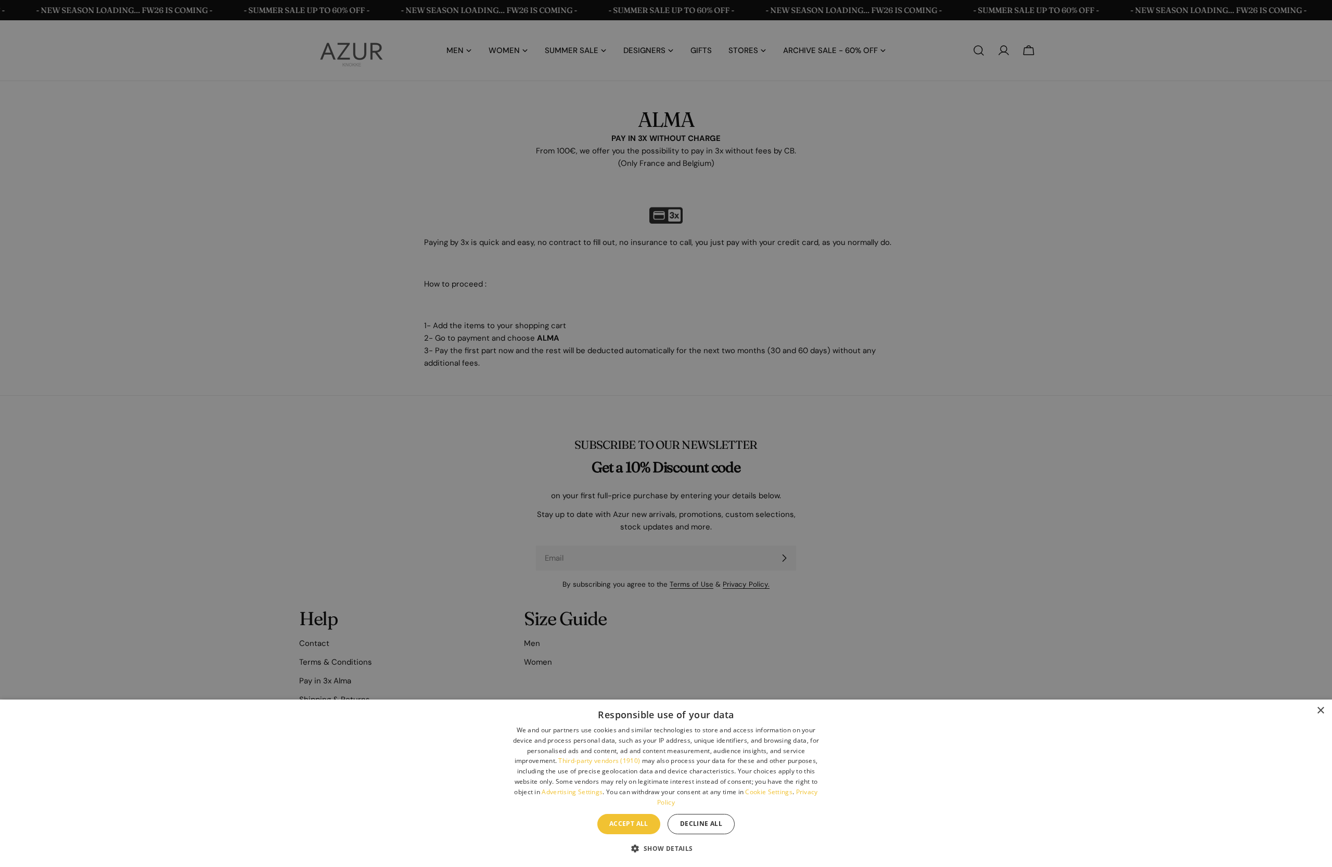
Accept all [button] (628, 823)
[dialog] (666, 783)
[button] (666, 848)
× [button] (1320, 711)
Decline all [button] (701, 823)
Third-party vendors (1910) (599, 760)
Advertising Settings (572, 791)
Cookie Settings (768, 791)
